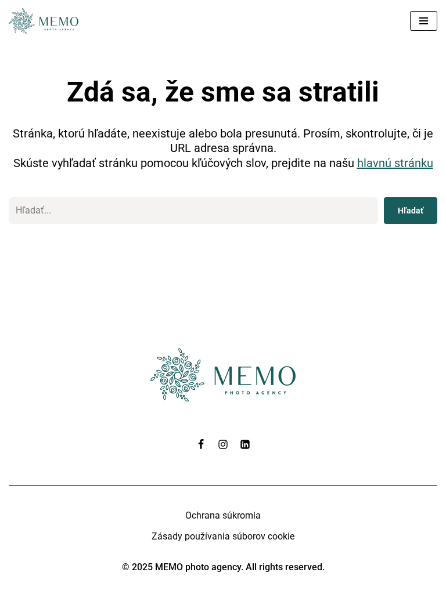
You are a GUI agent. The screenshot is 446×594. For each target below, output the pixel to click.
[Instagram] (223, 444)
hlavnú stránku (395, 163)
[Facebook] (201, 444)
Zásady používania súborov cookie (223, 536)
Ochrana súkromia (223, 515)
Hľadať (410, 210)
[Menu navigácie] (423, 21)
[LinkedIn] (245, 444)
